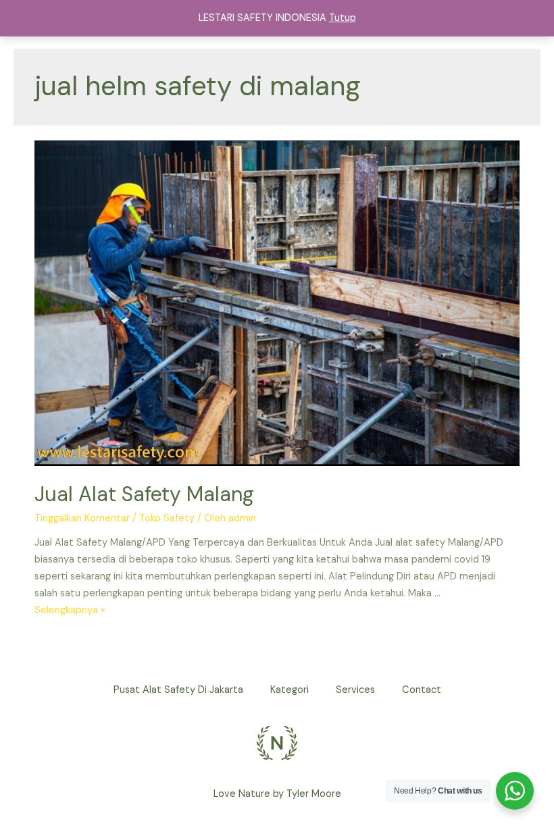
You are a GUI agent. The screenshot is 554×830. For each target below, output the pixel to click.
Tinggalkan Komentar (82, 518)
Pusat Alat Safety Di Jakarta (178, 689)
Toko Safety (167, 518)
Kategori (289, 689)
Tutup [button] (342, 17)
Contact (421, 689)
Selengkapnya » (69, 610)
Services (355, 689)
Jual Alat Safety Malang (144, 494)
